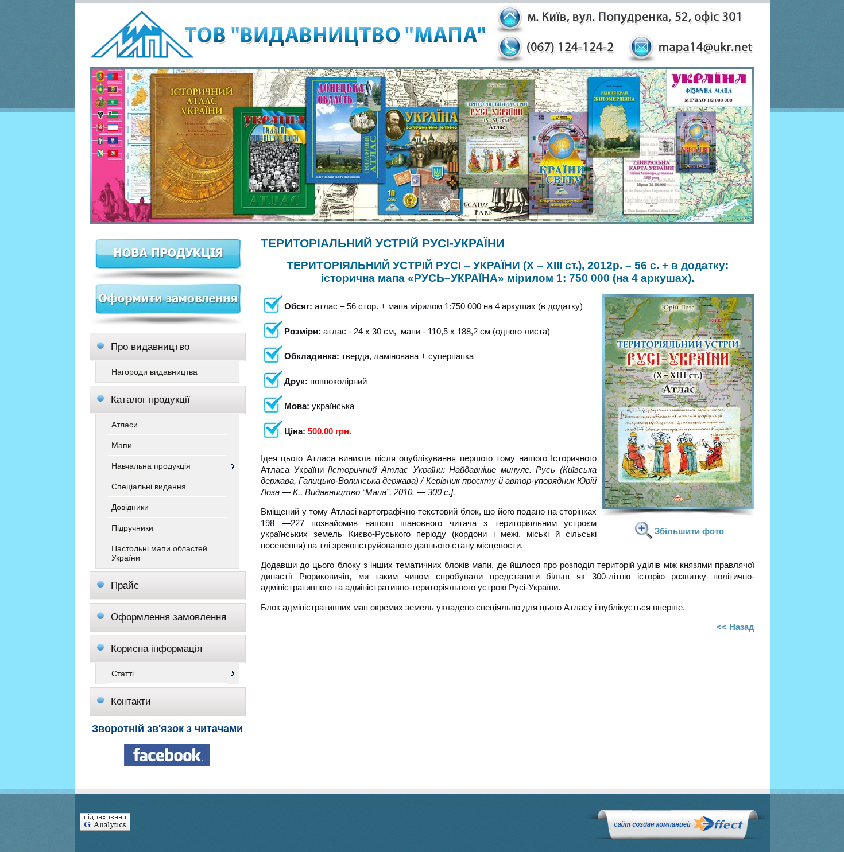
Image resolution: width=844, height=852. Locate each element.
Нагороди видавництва (154, 371)
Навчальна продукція (151, 465)
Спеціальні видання (148, 486)
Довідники (130, 507)
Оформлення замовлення (168, 617)
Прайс (125, 585)
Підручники (132, 527)
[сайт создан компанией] (677, 836)
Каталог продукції (150, 399)
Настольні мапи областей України (159, 553)
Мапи (121, 445)
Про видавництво (150, 346)
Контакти (131, 701)
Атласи (124, 424)
